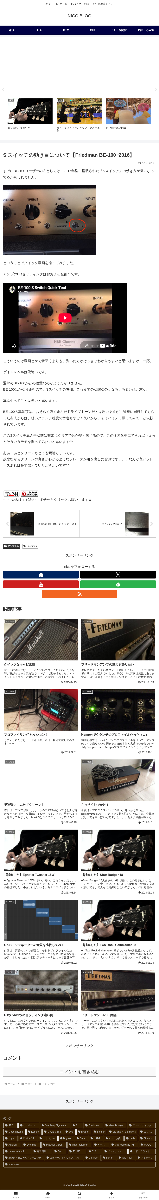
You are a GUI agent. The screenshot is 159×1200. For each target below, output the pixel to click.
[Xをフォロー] (118, 574)
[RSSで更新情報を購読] (79, 594)
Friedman (32, 546)
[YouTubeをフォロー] (41, 584)
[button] (146, 766)
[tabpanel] (30, 117)
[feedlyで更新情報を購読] (118, 584)
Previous (3, 89)
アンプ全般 (13, 546)
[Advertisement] (79, 66)
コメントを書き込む (79, 1071)
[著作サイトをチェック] (41, 574)
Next (156, 89)
